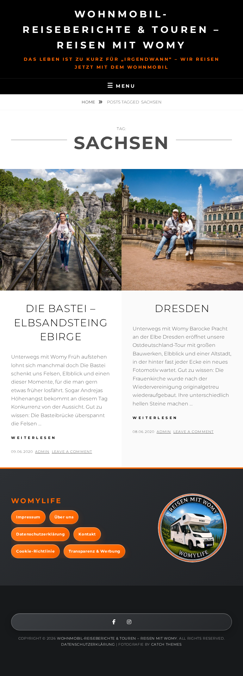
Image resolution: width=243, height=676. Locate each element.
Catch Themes (166, 644)
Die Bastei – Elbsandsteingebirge (61, 322)
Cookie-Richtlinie (35, 551)
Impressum (28, 517)
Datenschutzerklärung (40, 534)
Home (89, 101)
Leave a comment (72, 451)
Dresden (182, 308)
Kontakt (87, 534)
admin (42, 451)
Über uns (63, 517)
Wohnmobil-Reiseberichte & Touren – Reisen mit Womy (121, 29)
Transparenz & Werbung (94, 551)
